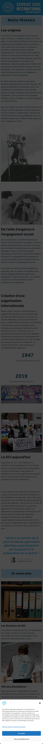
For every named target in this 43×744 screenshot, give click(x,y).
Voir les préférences (21, 739)
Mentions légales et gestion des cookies (13, 727)
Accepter (21, 733)
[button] (40, 703)
